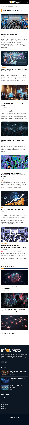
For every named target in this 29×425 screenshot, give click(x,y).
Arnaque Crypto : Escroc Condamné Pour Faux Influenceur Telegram (15, 310)
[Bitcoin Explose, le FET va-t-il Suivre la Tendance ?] (14, 198)
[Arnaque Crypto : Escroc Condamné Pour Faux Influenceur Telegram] (14, 300)
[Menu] (2, 2)
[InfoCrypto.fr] (14, 2)
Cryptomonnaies (4, 404)
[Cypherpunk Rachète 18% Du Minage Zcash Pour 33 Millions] (5, 380)
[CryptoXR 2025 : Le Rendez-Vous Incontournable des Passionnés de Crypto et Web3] (14, 162)
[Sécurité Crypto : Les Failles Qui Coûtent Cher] (14, 129)
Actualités (3, 400)
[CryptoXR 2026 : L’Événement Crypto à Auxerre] (14, 92)
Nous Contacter (4, 408)
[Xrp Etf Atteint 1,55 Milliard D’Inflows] (5, 387)
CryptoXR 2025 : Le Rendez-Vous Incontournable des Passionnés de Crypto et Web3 (13, 174)
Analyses (3, 402)
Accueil (3, 397)
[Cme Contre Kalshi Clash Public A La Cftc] (5, 372)
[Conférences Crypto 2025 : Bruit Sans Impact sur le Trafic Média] (14, 21)
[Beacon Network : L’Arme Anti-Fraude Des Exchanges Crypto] (14, 322)
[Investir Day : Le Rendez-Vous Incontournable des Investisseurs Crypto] (14, 234)
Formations (3, 406)
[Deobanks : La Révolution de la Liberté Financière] (14, 277)
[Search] (27, 2)
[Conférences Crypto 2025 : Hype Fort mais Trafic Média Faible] (14, 58)
